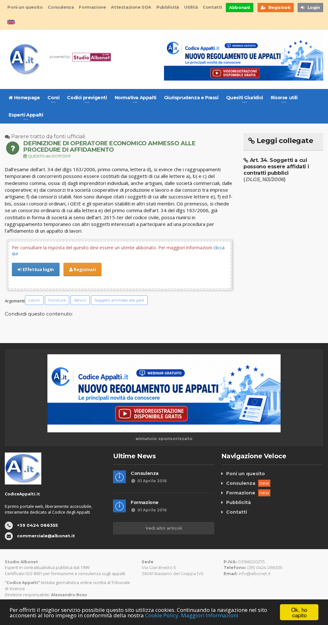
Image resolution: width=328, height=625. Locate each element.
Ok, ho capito (299, 612)
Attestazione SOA (131, 7)
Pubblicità (167, 7)
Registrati (84, 269)
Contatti (212, 7)
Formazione (92, 7)
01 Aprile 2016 (152, 480)
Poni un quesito (25, 7)
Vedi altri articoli (163, 528)
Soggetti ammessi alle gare (119, 300)
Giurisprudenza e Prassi (191, 97)
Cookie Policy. (162, 615)
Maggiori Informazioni (209, 615)
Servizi (80, 300)
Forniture (57, 300)
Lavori (34, 300)
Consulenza (61, 7)
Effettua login (37, 269)
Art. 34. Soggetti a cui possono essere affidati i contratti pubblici (276, 169)
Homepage (26, 97)
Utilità (191, 7)
